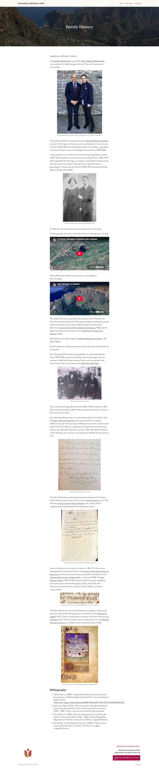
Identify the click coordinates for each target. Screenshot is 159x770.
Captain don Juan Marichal (63, 420)
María (92, 61)
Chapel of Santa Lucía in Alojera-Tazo (65, 577)
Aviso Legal (138, 764)
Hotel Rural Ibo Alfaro (90, 363)
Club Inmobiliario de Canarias (90, 338)
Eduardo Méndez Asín (31, 3)
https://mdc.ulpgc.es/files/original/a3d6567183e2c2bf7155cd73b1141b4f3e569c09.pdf (89, 702)
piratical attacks (92, 500)
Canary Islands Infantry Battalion (71, 503)
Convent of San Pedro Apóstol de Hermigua (77, 327)
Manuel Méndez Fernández (97, 140)
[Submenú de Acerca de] (132, 3)
